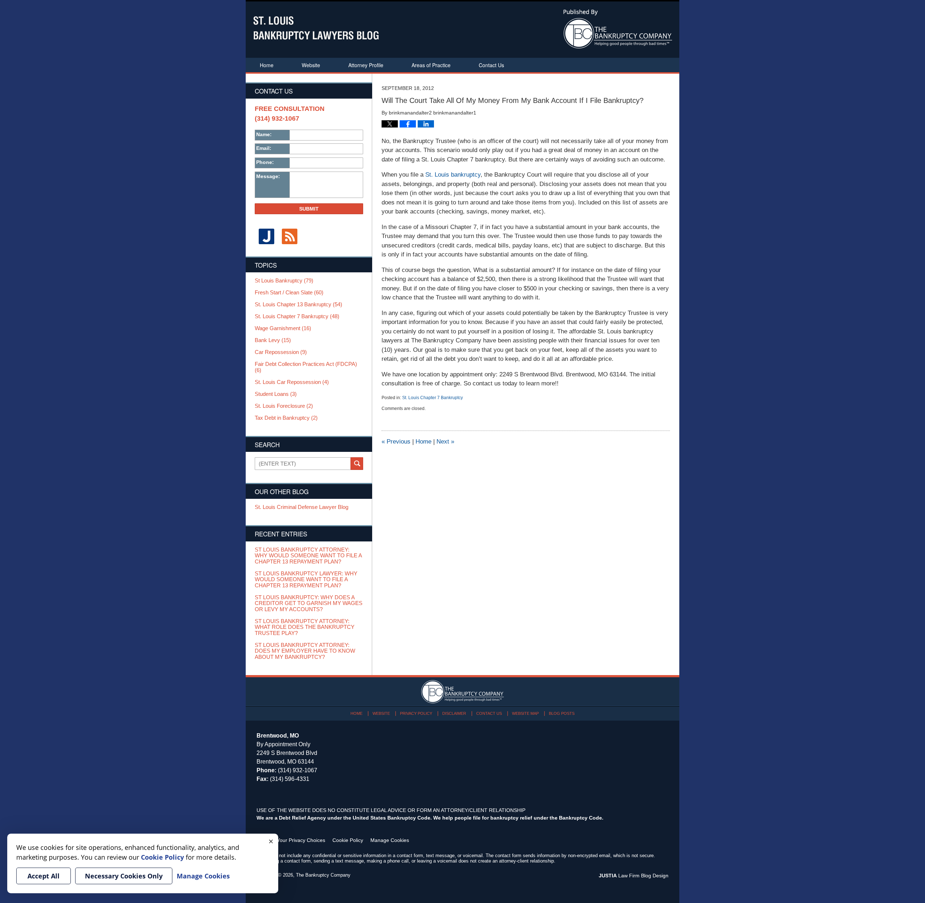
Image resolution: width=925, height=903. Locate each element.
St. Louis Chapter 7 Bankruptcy (432, 397)
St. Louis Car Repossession (292, 382)
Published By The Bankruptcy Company (617, 28)
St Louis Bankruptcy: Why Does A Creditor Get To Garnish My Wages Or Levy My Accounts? (308, 603)
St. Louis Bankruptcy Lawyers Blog (316, 28)
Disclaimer (454, 713)
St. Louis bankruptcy (453, 174)
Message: (268, 176)
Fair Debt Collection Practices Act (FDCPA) (306, 367)
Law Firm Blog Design (633, 875)
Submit (309, 209)
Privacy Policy (416, 713)
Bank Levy (273, 340)
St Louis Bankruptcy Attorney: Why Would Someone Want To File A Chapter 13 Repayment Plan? (308, 556)
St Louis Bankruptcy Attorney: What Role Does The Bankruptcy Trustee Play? (304, 627)
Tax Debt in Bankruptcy (286, 418)
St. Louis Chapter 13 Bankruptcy (298, 304)
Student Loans (276, 394)
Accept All (43, 876)
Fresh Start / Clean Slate (289, 292)
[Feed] (289, 236)
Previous (396, 441)
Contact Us (491, 65)
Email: (263, 148)
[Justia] (266, 236)
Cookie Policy (347, 840)
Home (267, 65)
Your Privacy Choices (301, 840)
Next (445, 441)
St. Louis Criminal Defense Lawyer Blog (301, 507)
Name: (264, 134)
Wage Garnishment (283, 328)
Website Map (525, 713)
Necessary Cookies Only (124, 876)
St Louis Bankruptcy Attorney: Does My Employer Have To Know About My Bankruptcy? (305, 651)
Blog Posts (562, 713)
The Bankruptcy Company (323, 875)
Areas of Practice (431, 65)
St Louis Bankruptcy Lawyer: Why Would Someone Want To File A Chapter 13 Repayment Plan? (306, 579)
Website (311, 65)
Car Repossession (281, 352)
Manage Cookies (389, 840)
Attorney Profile (365, 65)
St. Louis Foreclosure (284, 406)
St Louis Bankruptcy (284, 281)
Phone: (265, 162)
